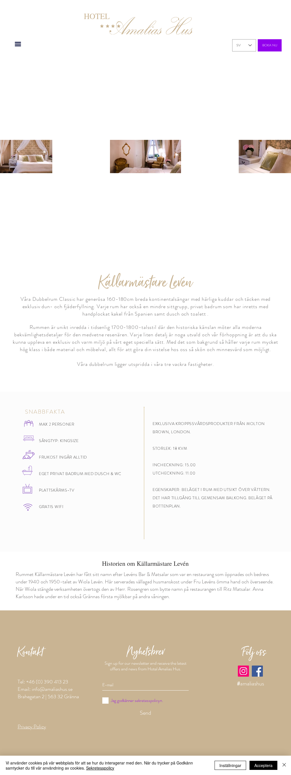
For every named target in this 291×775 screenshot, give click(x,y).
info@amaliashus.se (52, 689)
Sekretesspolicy (100, 768)
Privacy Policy (32, 726)
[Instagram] (243, 671)
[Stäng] (284, 765)
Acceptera (263, 765)
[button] (17, 44)
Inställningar (230, 765)
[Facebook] (257, 671)
